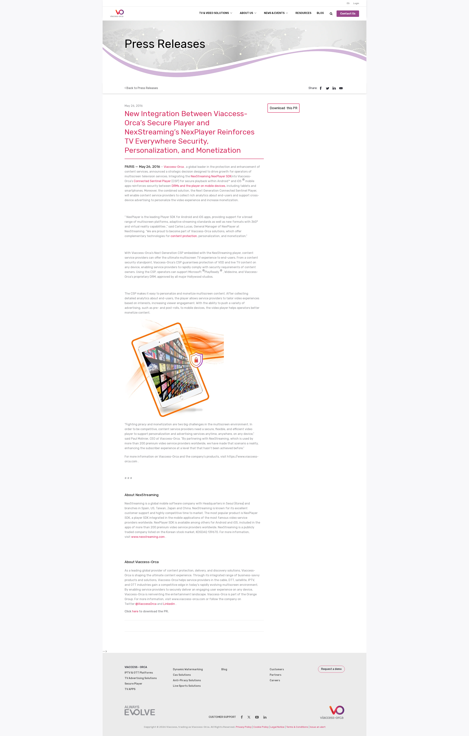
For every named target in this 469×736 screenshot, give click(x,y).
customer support (222, 717)
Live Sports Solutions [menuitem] (187, 685)
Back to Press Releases (142, 88)
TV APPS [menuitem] (130, 689)
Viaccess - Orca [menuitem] (136, 667)
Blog (320, 13)
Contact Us (347, 13)
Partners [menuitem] (275, 674)
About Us (246, 13)
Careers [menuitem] (275, 680)
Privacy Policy (244, 727)
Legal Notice (277, 727)
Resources (303, 13)
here (135, 611)
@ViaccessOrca (145, 604)
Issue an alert (317, 727)
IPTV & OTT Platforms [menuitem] (139, 672)
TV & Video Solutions (214, 13)
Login (356, 3)
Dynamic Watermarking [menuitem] (188, 669)
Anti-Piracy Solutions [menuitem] (187, 680)
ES (348, 3)
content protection (184, 236)
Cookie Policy (261, 727)
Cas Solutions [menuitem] (182, 674)
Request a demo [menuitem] (331, 669)
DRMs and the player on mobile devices (198, 186)
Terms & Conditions (297, 727)
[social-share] (242, 717)
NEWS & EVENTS (274, 13)
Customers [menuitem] (277, 669)
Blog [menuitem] (224, 669)
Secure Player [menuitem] (133, 683)
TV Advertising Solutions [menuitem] (141, 678)
